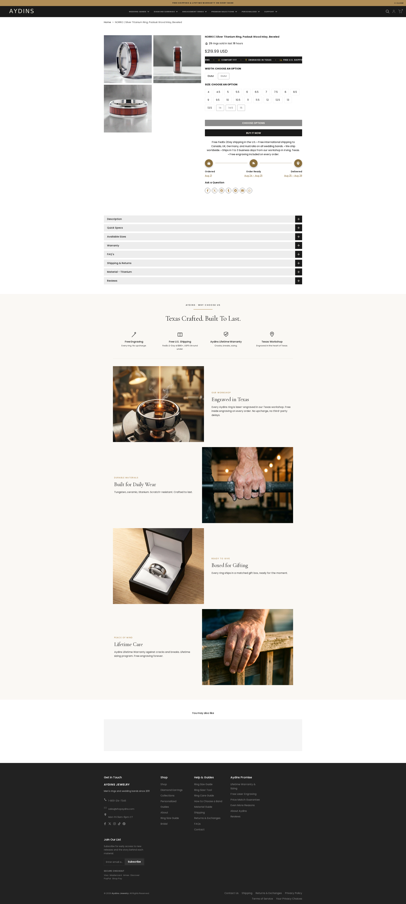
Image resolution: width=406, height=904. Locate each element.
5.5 (237, 92)
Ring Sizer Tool (203, 790)
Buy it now (253, 133)
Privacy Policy (293, 893)
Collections (167, 795)
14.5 (232, 108)
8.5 (295, 92)
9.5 (217, 100)
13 (288, 100)
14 (221, 108)
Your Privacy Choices (289, 899)
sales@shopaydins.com (121, 809)
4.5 (218, 92)
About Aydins (238, 811)
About (164, 812)
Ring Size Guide (169, 818)
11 (248, 100)
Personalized (168, 801)
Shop (163, 784)
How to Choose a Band (208, 801)
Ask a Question (214, 182)
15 (242, 108)
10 (227, 100)
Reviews (235, 816)
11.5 (257, 100)
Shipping (199, 812)
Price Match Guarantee (245, 800)
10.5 (238, 100)
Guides (164, 807)
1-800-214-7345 (117, 800)
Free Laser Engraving (243, 794)
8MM (224, 76)
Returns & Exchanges (207, 818)
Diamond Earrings (171, 790)
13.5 (210, 108)
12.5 (278, 100)
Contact (199, 829)
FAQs (197, 824)
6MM (211, 76)
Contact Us (231, 893)
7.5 (276, 92)
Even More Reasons (242, 805)
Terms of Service (262, 899)
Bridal (163, 824)
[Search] (387, 11)
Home (107, 22)
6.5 (257, 92)
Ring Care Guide (204, 795)
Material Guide (203, 807)
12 (267, 100)
